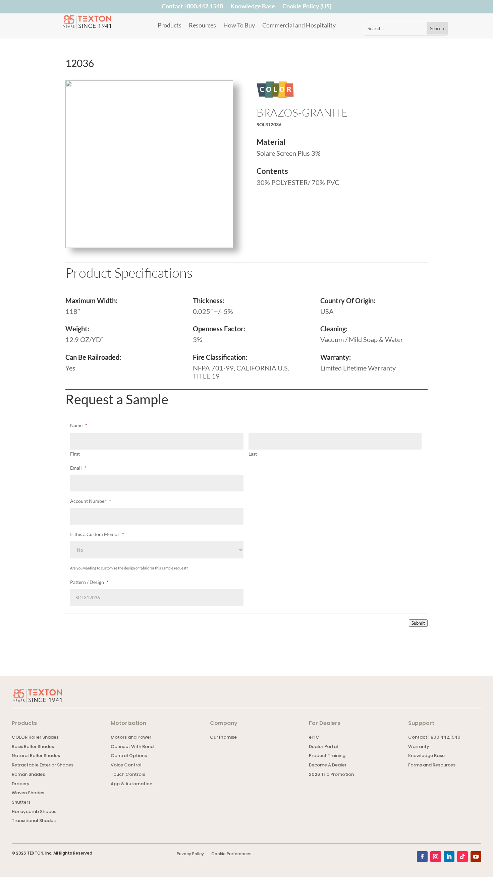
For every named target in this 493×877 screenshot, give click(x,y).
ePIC (314, 737)
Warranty (418, 747)
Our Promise (223, 737)
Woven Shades (28, 793)
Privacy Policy (190, 854)
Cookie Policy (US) (306, 7)
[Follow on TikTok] (462, 856)
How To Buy (239, 26)
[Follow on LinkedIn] (449, 856)
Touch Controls (128, 775)
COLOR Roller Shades (35, 737)
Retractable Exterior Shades (42, 765)
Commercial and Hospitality (299, 26)
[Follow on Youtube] (476, 856)
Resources (202, 26)
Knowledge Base (252, 7)
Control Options (129, 756)
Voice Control (126, 765)
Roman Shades (28, 775)
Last (253, 454)
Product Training (327, 756)
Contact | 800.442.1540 (192, 7)
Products (169, 26)
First (75, 454)
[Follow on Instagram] (435, 856)
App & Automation (131, 784)
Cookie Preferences (231, 854)
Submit (418, 623)
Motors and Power (131, 737)
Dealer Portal (323, 747)
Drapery (21, 784)
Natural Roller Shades (36, 756)
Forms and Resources (431, 765)
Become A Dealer (327, 765)
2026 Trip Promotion (331, 775)
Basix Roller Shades (33, 747)
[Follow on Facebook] (422, 856)
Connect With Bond (132, 747)
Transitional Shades (34, 821)
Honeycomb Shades (34, 812)
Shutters (21, 802)
